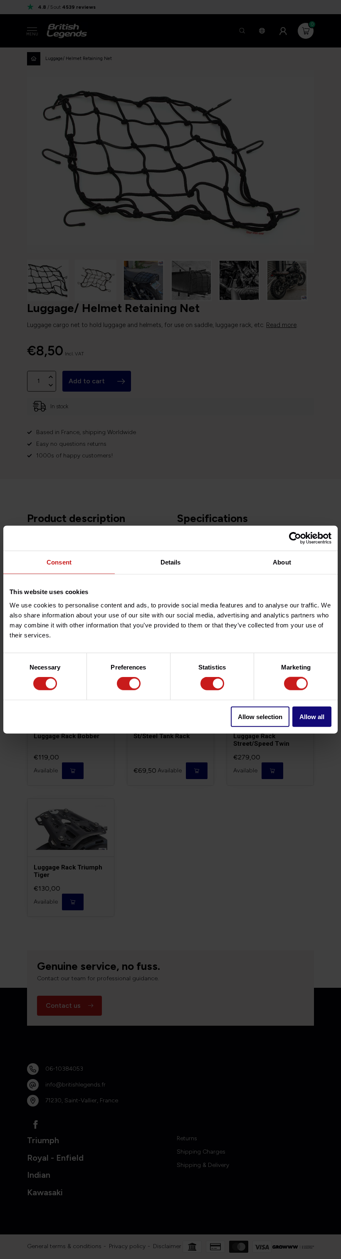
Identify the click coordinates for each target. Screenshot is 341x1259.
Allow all (311, 716)
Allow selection (260, 716)
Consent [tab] (59, 562)
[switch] (129, 683)
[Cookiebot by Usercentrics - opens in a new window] (295, 538)
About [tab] (282, 562)
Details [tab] (171, 562)
